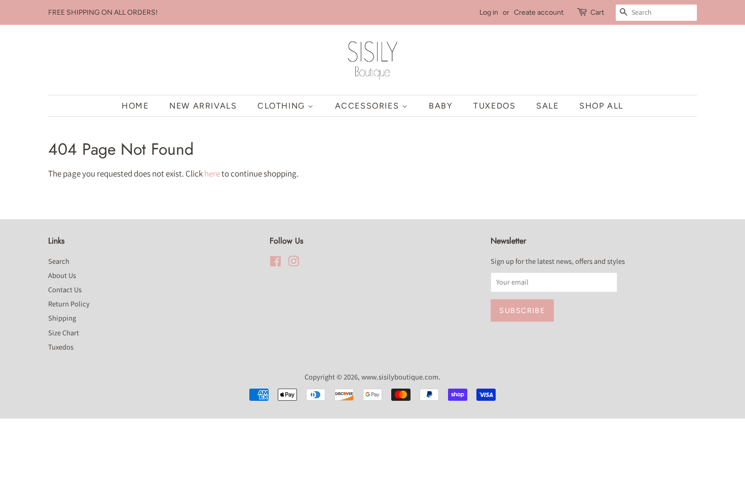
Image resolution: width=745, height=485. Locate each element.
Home (135, 106)
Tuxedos (494, 106)
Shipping (62, 318)
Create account (539, 12)
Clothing (282, 106)
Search (58, 261)
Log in (488, 12)
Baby (441, 106)
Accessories (368, 106)
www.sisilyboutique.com (399, 377)
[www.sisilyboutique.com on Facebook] (275, 263)
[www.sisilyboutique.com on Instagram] (293, 263)
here (212, 173)
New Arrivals (203, 106)
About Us (62, 275)
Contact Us (65, 289)
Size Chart (63, 332)
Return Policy (69, 303)
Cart (597, 12)
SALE (547, 106)
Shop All (601, 106)
